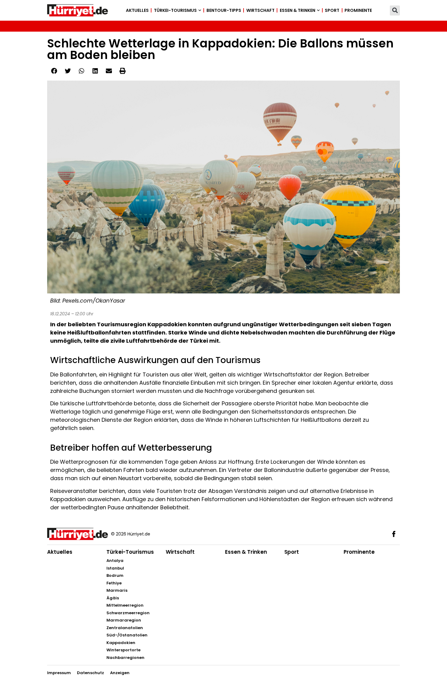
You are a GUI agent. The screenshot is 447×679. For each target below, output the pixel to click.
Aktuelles (137, 10)
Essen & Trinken (297, 10)
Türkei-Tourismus (175, 10)
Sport (332, 10)
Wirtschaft (260, 10)
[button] (395, 10)
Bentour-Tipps (223, 10)
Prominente (358, 10)
